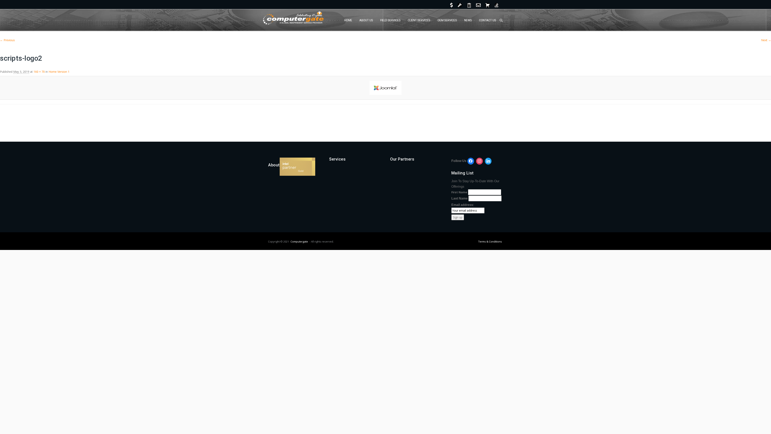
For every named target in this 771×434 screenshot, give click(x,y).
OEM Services (447, 20)
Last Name (459, 198)
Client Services (419, 20)
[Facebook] (470, 161)
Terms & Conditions (490, 241)
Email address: (462, 205)
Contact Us (487, 20)
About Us (366, 20)
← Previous (7, 40)
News (468, 20)
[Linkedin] (488, 161)
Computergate (299, 241)
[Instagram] (479, 161)
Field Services (390, 20)
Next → (766, 40)
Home (348, 20)
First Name (459, 192)
